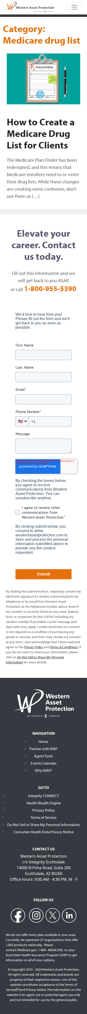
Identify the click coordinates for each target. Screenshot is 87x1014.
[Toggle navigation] (74, 7)
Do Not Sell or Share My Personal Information (43, 824)
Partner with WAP (43, 748)
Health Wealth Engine (43, 803)
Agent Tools (43, 756)
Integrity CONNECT (43, 795)
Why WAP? (43, 770)
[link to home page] (30, 6)
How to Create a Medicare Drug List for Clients (41, 133)
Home (43, 741)
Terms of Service (44, 817)
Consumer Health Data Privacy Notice (44, 831)
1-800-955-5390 (50, 288)
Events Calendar (44, 763)
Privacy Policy (43, 810)
